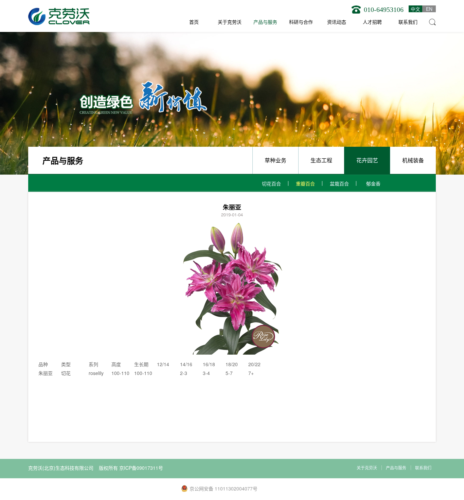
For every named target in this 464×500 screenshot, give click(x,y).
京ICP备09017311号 (141, 467)
